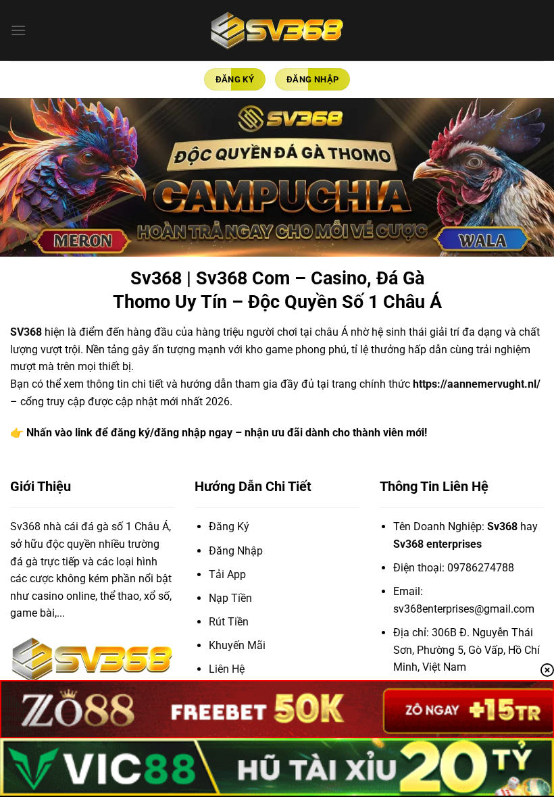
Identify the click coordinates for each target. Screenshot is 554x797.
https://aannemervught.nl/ (476, 384)
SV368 (26, 332)
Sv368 (25, 526)
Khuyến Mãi (237, 645)
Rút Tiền (229, 621)
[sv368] (277, 30)
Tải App (227, 574)
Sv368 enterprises (437, 544)
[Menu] (18, 30)
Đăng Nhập (236, 550)
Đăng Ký (229, 526)
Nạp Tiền (230, 598)
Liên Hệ (227, 669)
